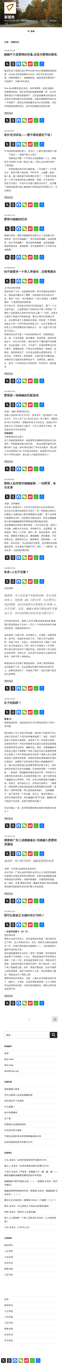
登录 (6, 1053)
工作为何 (8, 1274)
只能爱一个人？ (47, 1199)
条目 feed (8, 1059)
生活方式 (8, 1262)
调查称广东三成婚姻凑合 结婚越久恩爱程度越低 (30, 842)
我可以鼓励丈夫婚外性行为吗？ (24, 915)
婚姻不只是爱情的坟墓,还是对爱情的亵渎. (31, 54)
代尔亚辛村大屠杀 (13, 1130)
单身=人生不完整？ (16, 572)
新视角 (9, 16)
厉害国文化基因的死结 (15, 1124)
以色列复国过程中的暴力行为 (18, 1141)
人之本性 (8, 1250)
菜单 (33, 31)
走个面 (7, 1118)
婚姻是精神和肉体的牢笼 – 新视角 (20, 1190)
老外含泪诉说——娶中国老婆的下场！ (28, 134)
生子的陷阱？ (12, 702)
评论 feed (8, 1064)
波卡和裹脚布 (10, 1112)
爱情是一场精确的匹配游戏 (21, 395)
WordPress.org (11, 1070)
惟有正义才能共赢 (26, 1211)
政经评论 (8, 1244)
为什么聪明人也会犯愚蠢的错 (18, 1094)
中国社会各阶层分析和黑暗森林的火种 (22, 1135)
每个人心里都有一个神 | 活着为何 (20, 1217)
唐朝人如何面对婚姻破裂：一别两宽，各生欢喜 (30, 485)
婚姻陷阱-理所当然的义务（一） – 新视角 (24, 1181)
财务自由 (8, 1268)
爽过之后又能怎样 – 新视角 (17, 1199)
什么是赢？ (9, 1106)
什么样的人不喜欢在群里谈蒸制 (33, 1205)
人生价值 (8, 1256)
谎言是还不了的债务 (14, 1100)
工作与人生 (23, 1227)
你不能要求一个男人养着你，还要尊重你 (30, 271)
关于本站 (8, 1340)
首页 (6, 1299)
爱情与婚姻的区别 (15, 219)
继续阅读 (8, 112)
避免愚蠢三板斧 (11, 1088)
